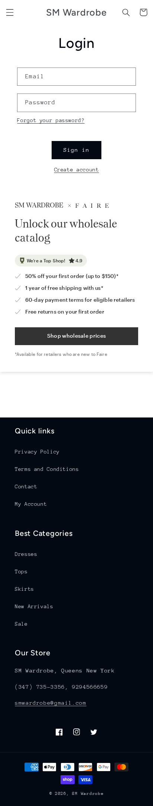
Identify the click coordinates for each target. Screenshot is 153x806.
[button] (9, 12)
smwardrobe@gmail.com (51, 702)
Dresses (26, 554)
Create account (76, 170)
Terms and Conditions (47, 469)
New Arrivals (34, 606)
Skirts (24, 589)
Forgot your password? (50, 120)
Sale (21, 624)
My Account (31, 504)
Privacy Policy (37, 452)
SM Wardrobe (88, 793)
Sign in (76, 150)
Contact (26, 486)
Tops (21, 571)
